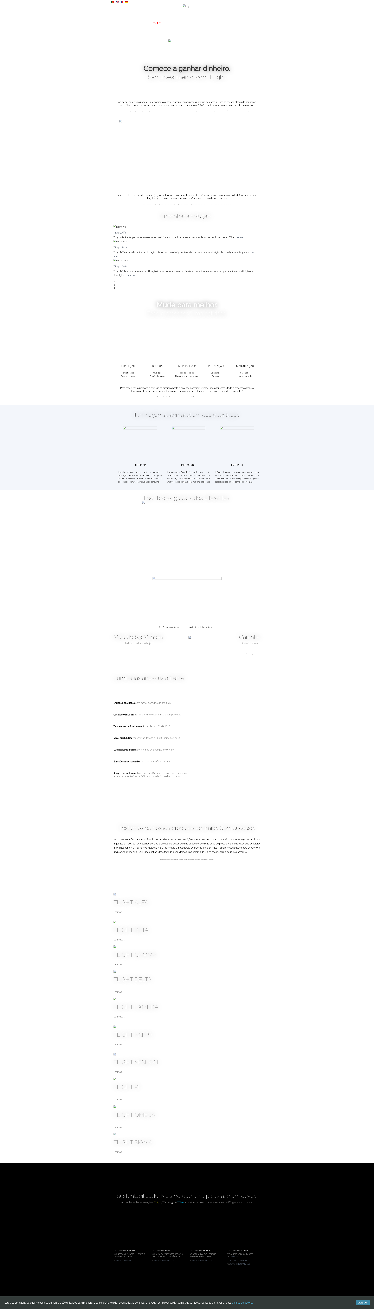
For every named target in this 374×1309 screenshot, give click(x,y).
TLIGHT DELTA (132, 979)
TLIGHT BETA (131, 930)
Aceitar (362, 1302)
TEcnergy (172, 23)
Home (144, 23)
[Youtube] (358, 4)
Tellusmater (190, 23)
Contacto (227, 23)
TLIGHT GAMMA (135, 954)
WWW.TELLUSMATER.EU (126, 1260)
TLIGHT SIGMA (133, 1142)
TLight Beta (120, 247)
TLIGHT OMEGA (134, 1114)
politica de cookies (242, 1302)
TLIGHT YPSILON (136, 1062)
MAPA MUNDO (236, 1257)
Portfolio (209, 23)
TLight (157, 23)
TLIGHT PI (126, 1087)
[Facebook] (350, 4)
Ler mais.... (241, 237)
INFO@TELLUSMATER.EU (240, 1260)
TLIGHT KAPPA (133, 1034)
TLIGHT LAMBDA (136, 1007)
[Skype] (367, 4)
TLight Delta (120, 266)
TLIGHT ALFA (131, 902)
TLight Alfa (120, 232)
